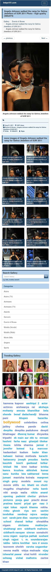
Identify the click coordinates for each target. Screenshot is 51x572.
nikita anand (39, 492)
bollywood (11, 422)
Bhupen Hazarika (33, 418)
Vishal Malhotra (26, 558)
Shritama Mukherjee (33, 525)
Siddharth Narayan (14, 532)
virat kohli (30, 554)
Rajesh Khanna (29, 507)
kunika (15, 473)
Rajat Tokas (10, 507)
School (7, 521)
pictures (8, 500)
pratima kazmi (12, 503)
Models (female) (10, 327)
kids (7, 280)
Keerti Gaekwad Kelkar (32, 463)
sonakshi (42, 532)
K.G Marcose (39, 448)
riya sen (31, 510)
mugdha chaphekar (16, 488)
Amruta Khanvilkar (28, 410)
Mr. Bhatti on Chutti (35, 485)
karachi (17, 280)
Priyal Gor (30, 503)
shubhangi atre (12, 528)
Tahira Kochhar (21, 543)
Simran (30, 532)
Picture (43, 496)
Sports (6, 347)
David (44, 426)
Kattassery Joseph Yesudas (20, 459)
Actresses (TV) (9, 306)
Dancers (7, 317)
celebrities (30, 422)
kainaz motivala (25, 456)
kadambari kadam (15, 452)
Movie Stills (8, 337)
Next (44, 38)
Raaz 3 (43, 503)
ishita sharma (23, 445)
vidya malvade (31, 550)
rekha (44, 507)
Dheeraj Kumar (26, 434)
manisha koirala (24, 477)
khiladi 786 (10, 466)
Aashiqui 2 (32, 403)
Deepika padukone (26, 430)
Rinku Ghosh (11, 510)
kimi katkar (29, 466)
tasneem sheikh (13, 546)
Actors (6, 291)
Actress (8, 407)
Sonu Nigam (10, 536)
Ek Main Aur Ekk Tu (25, 437)
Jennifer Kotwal (13, 448)
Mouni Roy (41, 481)
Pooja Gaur (22, 500)
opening (8, 496)
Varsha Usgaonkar (37, 546)
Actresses (8, 301)
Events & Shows (18, 21)
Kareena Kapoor (13, 403)
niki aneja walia (15, 492)
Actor (45, 403)
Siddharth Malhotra (36, 528)
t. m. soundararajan (35, 539)
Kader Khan (40, 452)
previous (8, 38)
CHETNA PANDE (25, 426)
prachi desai (39, 500)
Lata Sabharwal (30, 473)
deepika (8, 430)
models (11, 280)
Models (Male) (9, 332)
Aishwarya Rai (25, 407)
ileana (8, 445)
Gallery (6, 21)
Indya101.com (9, 2)
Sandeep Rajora (27, 514)
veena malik (11, 550)
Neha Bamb (40, 488)
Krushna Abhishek (25, 470)
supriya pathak (28, 536)
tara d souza (40, 543)
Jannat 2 (42, 445)
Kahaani (8, 456)
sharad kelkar (24, 521)
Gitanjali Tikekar (38, 441)
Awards (7, 312)
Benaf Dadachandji (25, 414)
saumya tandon (38, 517)
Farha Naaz (20, 441)
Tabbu (6, 543)
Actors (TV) (8, 296)
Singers (7, 342)
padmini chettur (26, 496)
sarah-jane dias (18, 517)
